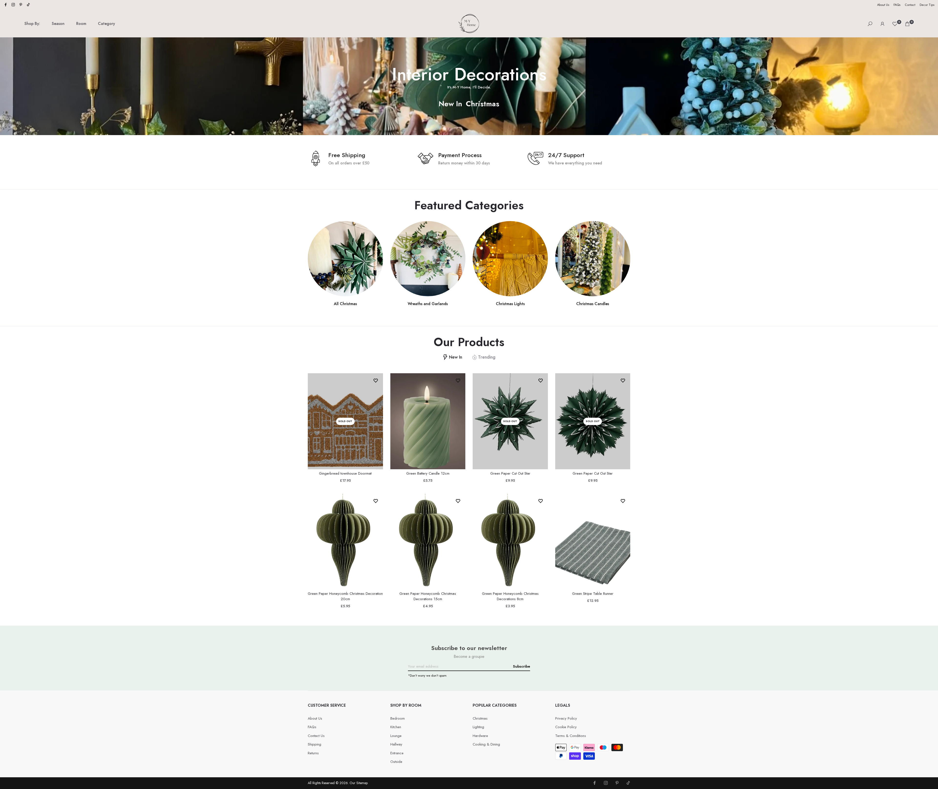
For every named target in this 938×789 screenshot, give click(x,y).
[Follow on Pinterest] (21, 5)
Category (106, 23)
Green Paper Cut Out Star (510, 473)
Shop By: (32, 23)
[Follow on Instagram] (13, 5)
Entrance (397, 753)
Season (58, 23)
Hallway (396, 744)
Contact (910, 5)
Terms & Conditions (570, 735)
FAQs (897, 5)
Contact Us (316, 735)
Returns (313, 753)
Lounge (396, 735)
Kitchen (395, 727)
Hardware (480, 735)
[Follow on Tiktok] (28, 5)
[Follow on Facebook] (6, 5)
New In (450, 103)
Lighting (478, 727)
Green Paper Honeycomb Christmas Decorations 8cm (510, 596)
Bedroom (397, 718)
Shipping (314, 744)
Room (81, 23)
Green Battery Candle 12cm (427, 473)
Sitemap (361, 782)
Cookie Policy (566, 727)
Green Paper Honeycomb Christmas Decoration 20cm (345, 596)
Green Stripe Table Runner (592, 593)
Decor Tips (927, 5)
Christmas (482, 103)
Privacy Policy (566, 718)
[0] (895, 24)
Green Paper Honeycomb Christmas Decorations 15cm (427, 596)
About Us (883, 5)
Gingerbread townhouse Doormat (345, 473)
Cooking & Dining (486, 744)
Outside (396, 761)
